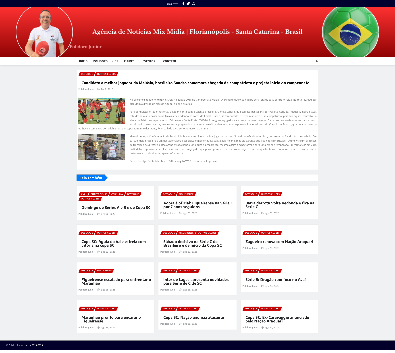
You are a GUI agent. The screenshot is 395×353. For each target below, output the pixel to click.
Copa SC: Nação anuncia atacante (193, 317)
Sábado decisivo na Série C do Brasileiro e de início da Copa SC (192, 243)
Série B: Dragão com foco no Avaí (275, 279)
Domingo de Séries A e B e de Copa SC (115, 207)
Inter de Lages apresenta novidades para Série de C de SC (196, 281)
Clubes (129, 61)
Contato (169, 61)
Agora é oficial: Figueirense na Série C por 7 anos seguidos (198, 205)
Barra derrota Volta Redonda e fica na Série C (279, 205)
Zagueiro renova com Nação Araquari (279, 241)
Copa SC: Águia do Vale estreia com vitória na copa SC (113, 243)
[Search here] (317, 61)
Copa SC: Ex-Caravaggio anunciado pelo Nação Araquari (277, 319)
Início (83, 61)
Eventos (149, 61)
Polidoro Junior (105, 61)
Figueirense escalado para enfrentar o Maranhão (116, 281)
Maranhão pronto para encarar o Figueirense (111, 319)
